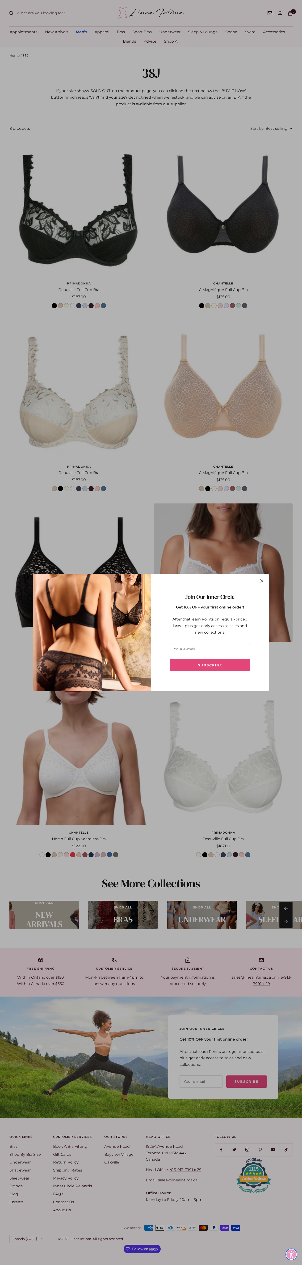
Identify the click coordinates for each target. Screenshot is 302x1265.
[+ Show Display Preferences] (291, 1254)
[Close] (261, 581)
